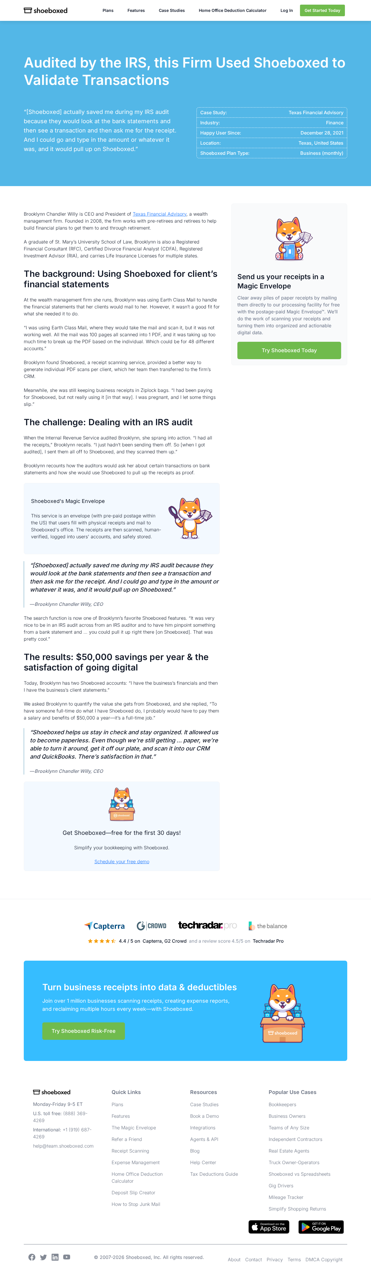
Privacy (275, 1259)
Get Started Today (322, 10)
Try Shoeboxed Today (289, 350)
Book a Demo (204, 1116)
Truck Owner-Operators (294, 1162)
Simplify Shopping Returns (297, 1209)
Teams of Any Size (289, 1128)
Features (136, 10)
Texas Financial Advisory (159, 214)
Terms (294, 1259)
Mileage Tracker (286, 1197)
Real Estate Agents (289, 1151)
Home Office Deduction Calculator (233, 10)
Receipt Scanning (130, 1151)
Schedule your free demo (121, 861)
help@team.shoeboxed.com (63, 1146)
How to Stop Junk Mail (136, 1204)
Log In (287, 10)
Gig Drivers (281, 1185)
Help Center (203, 1162)
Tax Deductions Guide (214, 1174)
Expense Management (136, 1162)
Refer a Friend (127, 1139)
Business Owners (287, 1116)
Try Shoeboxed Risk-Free (84, 1031)
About (234, 1259)
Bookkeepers (282, 1104)
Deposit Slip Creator (133, 1192)
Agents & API (204, 1139)
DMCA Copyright (324, 1259)
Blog (195, 1151)
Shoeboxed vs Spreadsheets (299, 1174)
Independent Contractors (295, 1139)
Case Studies (172, 10)
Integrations (202, 1128)
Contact (253, 1259)
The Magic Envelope (134, 1128)
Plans (108, 10)
